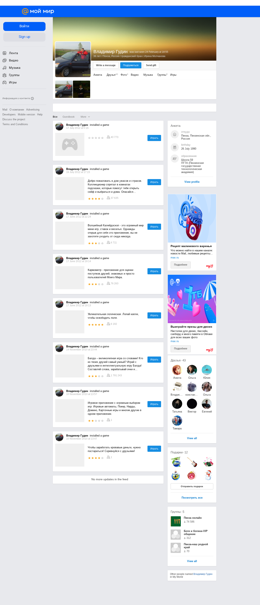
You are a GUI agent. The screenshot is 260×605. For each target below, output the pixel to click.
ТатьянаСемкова (177, 411)
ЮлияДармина (207, 377)
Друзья (111, 74)
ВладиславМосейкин (177, 394)
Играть (154, 138)
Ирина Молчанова (154, 56)
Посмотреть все (192, 498)
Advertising (32, 109)
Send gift (151, 65)
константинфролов (191, 394)
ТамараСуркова (177, 428)
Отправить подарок (192, 486)
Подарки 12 (179, 452)
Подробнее (180, 264)
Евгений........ (207, 411)
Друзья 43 (178, 360)
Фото (123, 74)
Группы (161, 74)
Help (39, 114)
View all (192, 561)
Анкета (97, 74)
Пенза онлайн (193, 517)
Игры (173, 74)
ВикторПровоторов (191, 411)
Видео (135, 74)
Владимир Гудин (202, 574)
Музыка (148, 74)
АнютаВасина (177, 377)
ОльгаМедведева (206, 394)
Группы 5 (177, 511)
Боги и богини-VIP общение (196, 533)
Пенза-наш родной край (196, 546)
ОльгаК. (192, 377)
